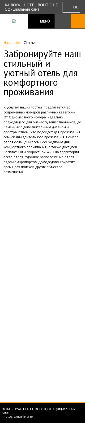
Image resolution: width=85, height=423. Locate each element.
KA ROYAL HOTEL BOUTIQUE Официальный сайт (31, 7)
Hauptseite (12, 42)
